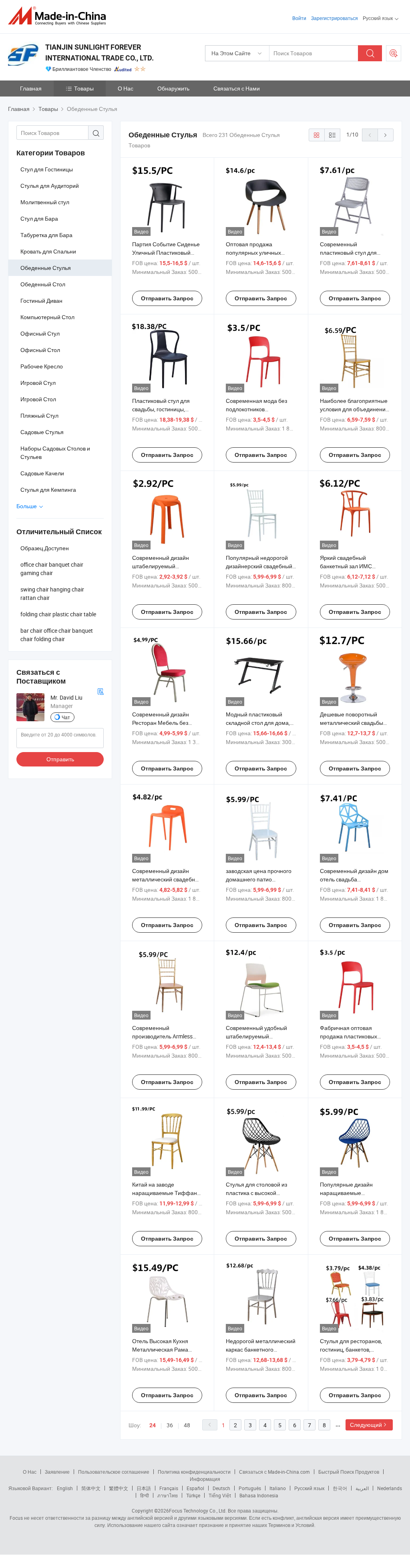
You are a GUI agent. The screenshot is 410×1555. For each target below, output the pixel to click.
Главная (31, 88)
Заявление (57, 1471)
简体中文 (90, 1488)
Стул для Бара (39, 218)
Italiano (277, 1488)
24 (152, 1425)
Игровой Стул (38, 382)
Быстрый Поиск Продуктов (348, 1471)
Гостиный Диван (41, 300)
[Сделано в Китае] (59, 15)
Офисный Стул (40, 333)
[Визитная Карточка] (100, 690)
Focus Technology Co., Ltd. (198, 1510)
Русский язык (309, 1488)
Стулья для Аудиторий (49, 185)
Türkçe (193, 1495)
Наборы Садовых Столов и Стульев (55, 453)
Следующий (366, 1424)
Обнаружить (173, 88)
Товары (84, 88)
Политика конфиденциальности (194, 1471)
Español (195, 1488)
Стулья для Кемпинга (48, 489)
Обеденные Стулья (45, 268)
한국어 (340, 1488)
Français (168, 1488)
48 (187, 1425)
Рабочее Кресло (41, 366)
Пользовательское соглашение (113, 1471)
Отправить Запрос (167, 298)
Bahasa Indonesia (258, 1495)
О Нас (125, 88)
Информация (205, 1479)
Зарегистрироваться (334, 18)
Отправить (60, 759)
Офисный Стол (40, 350)
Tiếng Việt (220, 1495)
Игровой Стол (38, 399)
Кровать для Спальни (48, 251)
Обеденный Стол (42, 284)
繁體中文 (118, 1488)
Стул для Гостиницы (46, 169)
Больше (27, 506)
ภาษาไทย (167, 1495)
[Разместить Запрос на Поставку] (393, 53)
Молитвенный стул (44, 202)
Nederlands (389, 1488)
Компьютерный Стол (47, 317)
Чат (66, 717)
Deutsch (221, 1488)
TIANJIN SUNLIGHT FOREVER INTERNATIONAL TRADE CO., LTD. (99, 52)
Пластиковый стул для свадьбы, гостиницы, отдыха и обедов (161, 409)
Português (250, 1488)
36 (170, 1425)
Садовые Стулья (42, 432)
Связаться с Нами (236, 88)
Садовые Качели (42, 473)
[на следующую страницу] (385, 135)
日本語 (144, 1488)
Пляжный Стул (39, 415)
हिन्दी (144, 1495)
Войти (299, 18)
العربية (362, 1488)
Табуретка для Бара (46, 235)
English (65, 1488)
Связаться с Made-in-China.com (274, 1471)
